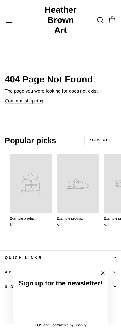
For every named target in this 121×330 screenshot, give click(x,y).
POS (38, 325)
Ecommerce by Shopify (68, 325)
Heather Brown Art (61, 20)
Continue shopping (24, 101)
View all (100, 140)
